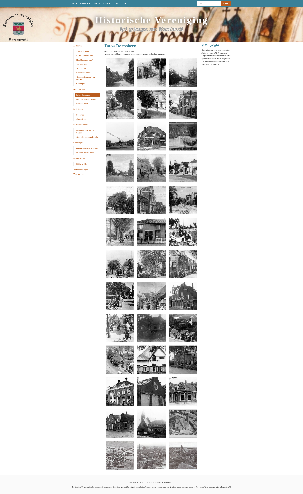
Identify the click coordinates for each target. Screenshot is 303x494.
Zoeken (226, 3)
